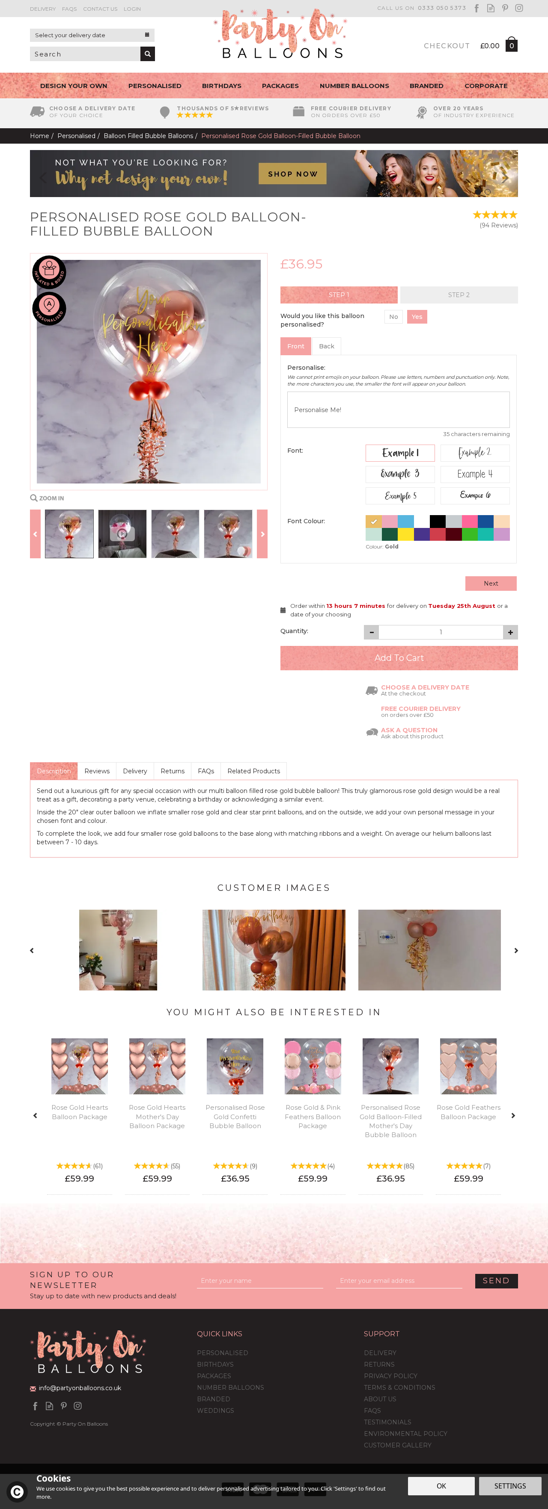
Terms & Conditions (399, 1387)
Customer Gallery (398, 1445)
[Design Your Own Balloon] (274, 173)
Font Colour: (306, 521)
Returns (173, 771)
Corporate (486, 86)
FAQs (206, 771)
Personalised (222, 1353)
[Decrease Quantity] (371, 632)
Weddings (215, 1411)
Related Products (253, 771)
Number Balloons (230, 1387)
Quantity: (294, 631)
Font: (295, 450)
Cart (511, 47)
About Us (380, 1399)
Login (132, 9)
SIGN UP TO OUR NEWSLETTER (103, 1285)
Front (295, 346)
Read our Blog (490, 8)
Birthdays (215, 1364)
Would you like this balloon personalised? (322, 320)
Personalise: (306, 367)
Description (54, 771)
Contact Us (100, 9)
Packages (214, 1376)
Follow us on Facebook (476, 8)
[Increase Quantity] (510, 632)
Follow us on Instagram (519, 8)
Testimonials (387, 1422)
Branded (213, 1399)
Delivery (135, 771)
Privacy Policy (390, 1376)
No (393, 317)
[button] (37, 173)
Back (326, 346)
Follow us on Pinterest (505, 8)
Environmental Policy (405, 1434)
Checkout (447, 46)
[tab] (339, 295)
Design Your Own (73, 86)
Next (491, 583)
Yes (417, 317)
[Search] (147, 54)
